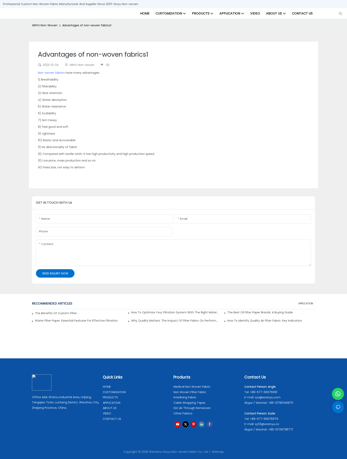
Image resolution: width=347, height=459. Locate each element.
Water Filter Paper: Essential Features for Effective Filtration (76, 321)
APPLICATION (305, 303)
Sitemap (217, 452)
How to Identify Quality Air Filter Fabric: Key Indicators (264, 321)
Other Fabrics (183, 413)
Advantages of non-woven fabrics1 (86, 25)
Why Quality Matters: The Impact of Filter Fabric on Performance (175, 321)
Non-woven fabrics (51, 73)
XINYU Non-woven (44, 25)
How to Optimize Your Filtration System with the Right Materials (175, 312)
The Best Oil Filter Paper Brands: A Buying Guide (260, 312)
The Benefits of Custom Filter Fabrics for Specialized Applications (57, 313)
